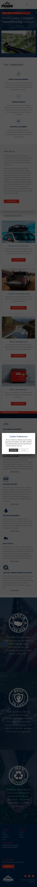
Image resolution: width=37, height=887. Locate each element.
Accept (23, 450)
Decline (13, 450)
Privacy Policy (26, 446)
